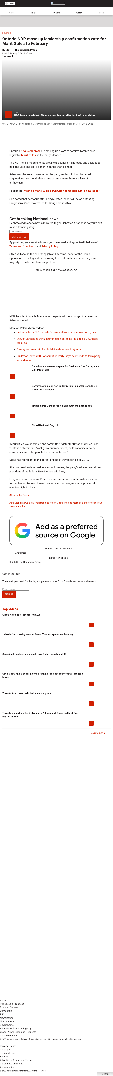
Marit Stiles (28, 155)
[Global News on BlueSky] (67, 997)
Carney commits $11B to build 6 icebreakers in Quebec (49, 349)
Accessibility (7, 1067)
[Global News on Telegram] (22, 997)
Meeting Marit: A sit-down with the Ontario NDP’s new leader (62, 190)
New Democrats (30, 151)
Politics (6, 33)
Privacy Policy (49, 246)
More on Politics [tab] (19, 328)
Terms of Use (7, 1053)
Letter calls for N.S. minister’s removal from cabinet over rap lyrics (56, 332)
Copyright (5, 1049)
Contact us (6, 1011)
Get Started (19, 237)
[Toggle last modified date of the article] (35, 53)
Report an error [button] (58, 558)
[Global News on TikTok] (67, 974)
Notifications (7, 1021)
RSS (2, 1014)
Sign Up (9, 594)
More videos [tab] (36, 328)
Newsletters (6, 1018)
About (3, 1000)
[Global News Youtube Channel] (22, 951)
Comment (20, 553)
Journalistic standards (58, 549)
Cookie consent (8, 1035)
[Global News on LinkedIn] (22, 974)
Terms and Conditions (22, 246)
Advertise (5, 1056)
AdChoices (107, 1074)
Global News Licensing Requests (18, 1032)
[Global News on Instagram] (67, 951)
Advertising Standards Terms (16, 1060)
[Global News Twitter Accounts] (67, 928)
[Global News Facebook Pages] (22, 928)
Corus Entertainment (11, 1063)
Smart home (7, 1025)
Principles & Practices (12, 1004)
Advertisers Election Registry (15, 1028)
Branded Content (9, 1007)
